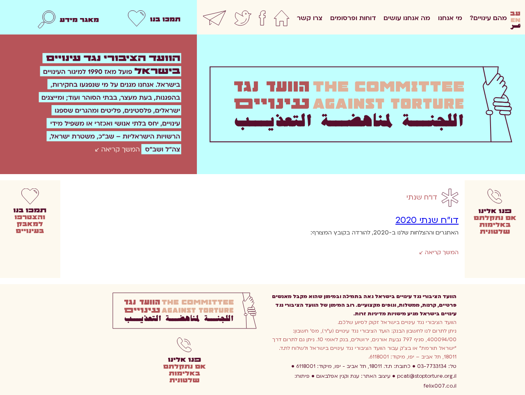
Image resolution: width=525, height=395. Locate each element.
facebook (262, 20)
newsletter (214, 20)
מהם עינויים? (488, 18)
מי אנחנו (450, 18)
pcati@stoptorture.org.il (427, 376)
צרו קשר (309, 18)
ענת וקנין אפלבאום (353, 376)
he (515, 14)
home (282, 20)
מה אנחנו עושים (406, 18)
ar (515, 27)
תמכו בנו (154, 20)
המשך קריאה (441, 252)
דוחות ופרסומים (353, 18)
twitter (242, 20)
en (515, 20)
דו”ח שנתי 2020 (427, 220)
